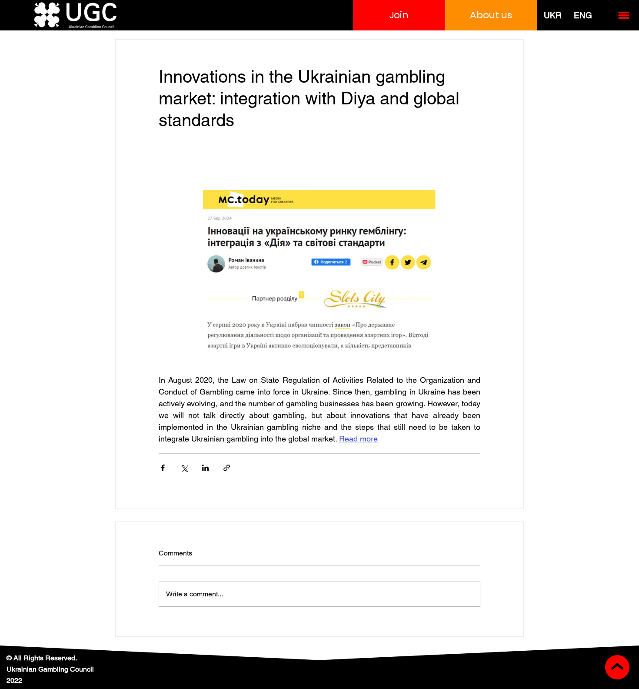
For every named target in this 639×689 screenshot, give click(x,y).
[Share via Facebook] (163, 468)
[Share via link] (227, 468)
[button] (399, 15)
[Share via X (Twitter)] (184, 468)
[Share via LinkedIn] (205, 468)
